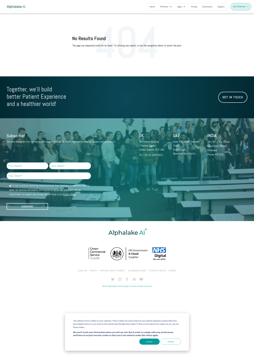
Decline (171, 341)
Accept (149, 341)
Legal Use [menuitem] (82, 270)
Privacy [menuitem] (93, 270)
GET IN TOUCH (233, 97)
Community (207, 6)
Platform (164, 6)
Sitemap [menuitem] (172, 270)
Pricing (194, 6)
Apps (180, 6)
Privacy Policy (69, 194)
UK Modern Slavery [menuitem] (137, 270)
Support (221, 6)
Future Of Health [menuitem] (157, 270)
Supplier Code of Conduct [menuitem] (112, 270)
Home (152, 6)
